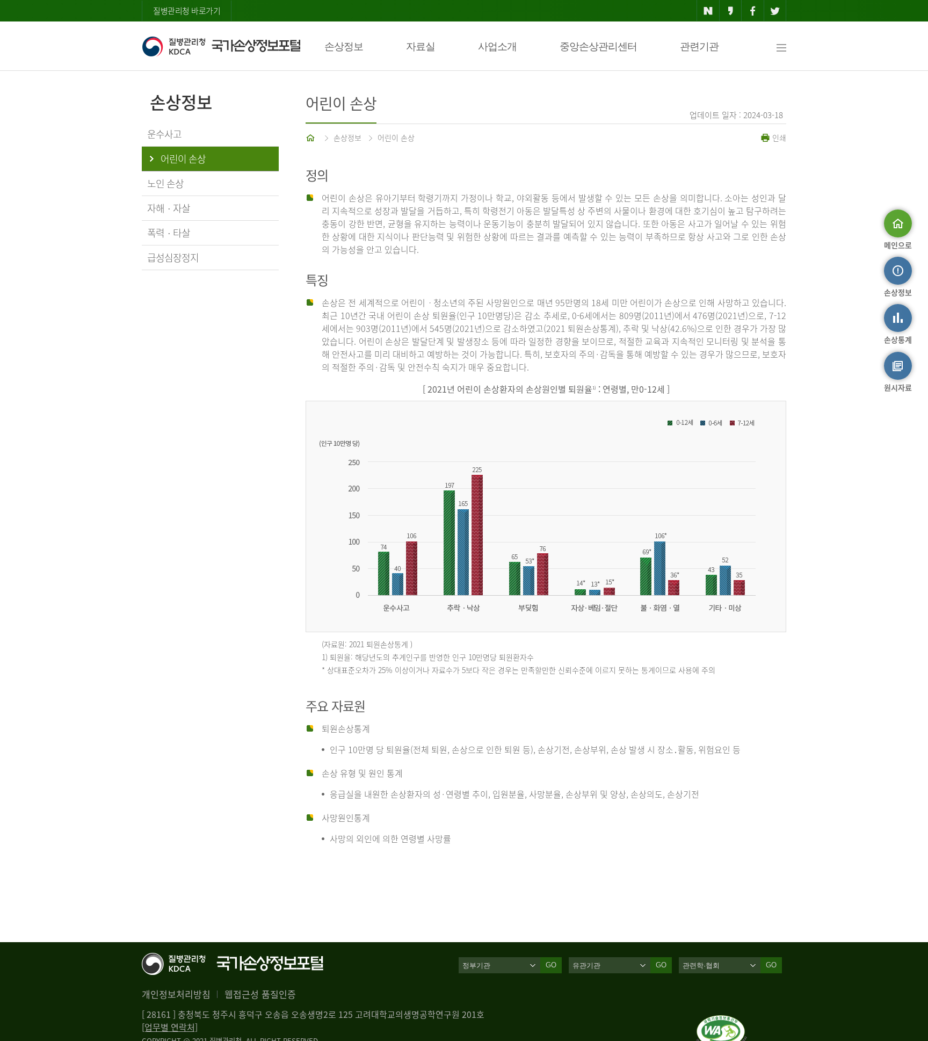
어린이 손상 (396, 137)
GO (551, 965)
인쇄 (778, 137)
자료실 (420, 46)
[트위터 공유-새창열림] (775, 11)
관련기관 (699, 46)
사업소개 (497, 46)
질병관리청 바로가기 (186, 11)
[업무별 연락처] (170, 1027)
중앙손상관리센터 (598, 46)
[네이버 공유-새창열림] (708, 11)
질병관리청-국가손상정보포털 (221, 46)
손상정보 (343, 46)
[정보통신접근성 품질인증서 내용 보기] (721, 1021)
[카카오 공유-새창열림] (731, 11)
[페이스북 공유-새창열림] (753, 11)
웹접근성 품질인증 (260, 994)
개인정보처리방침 (176, 994)
